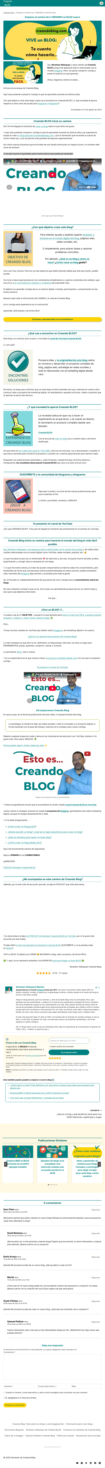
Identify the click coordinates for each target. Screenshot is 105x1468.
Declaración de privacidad (88, 1436)
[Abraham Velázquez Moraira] (9, 990)
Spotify (9, 948)
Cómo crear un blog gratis (22, 826)
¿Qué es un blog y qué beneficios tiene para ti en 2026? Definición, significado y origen (79, 1113)
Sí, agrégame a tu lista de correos (20, 1398)
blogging (58, 71)
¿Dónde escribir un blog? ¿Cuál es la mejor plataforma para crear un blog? (45, 832)
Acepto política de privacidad (62, 1047)
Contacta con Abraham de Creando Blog (81, 1430)
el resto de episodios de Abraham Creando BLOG (38, 945)
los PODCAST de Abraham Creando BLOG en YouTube (51, 936)
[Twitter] (99, 987)
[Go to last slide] (5, 1164)
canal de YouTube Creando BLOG (65, 338)
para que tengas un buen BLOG (66, 960)
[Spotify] (82, 1463)
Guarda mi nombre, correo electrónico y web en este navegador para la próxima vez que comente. (47, 1392)
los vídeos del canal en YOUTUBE (34, 451)
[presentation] (17, 1152)
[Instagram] (100, 1463)
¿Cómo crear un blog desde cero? (25, 842)
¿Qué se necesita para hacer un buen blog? (30, 837)
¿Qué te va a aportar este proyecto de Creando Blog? (52, 636)
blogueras (42, 103)
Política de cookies (65, 1436)
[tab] (48, 1184)
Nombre (8, 1386)
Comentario (9, 1352)
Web (74, 1386)
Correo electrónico (47, 1386)
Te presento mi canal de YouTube (52, 667)
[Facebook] (96, 987)
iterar (19, 652)
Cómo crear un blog (67, 262)
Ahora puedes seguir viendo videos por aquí (23, 745)
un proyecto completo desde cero (61, 658)
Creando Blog (8, 13)
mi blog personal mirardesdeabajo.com (35, 135)
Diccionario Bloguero (14, 1430)
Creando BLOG (45, 432)
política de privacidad (33, 1055)
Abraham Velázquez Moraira (30, 987)
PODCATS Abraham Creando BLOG (19, 867)
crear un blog (42, 126)
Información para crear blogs (79, 1424)
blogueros (53, 103)
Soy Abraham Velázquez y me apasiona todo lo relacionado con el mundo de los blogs (43, 549)
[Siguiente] (99, 1164)
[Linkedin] (91, 1463)
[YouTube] (77, 1463)
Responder (96, 1210)
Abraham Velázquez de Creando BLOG (43, 1430)
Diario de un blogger (14, 1436)
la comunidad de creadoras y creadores (32, 283)
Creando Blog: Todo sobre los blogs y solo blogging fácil (38, 1424)
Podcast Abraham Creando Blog (40, 1436)
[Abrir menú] (101, 3)
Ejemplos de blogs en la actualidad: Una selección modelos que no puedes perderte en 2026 (52, 1167)
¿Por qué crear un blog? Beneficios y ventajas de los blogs (37, 1098)
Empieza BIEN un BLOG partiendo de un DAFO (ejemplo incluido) (39, 1093)
